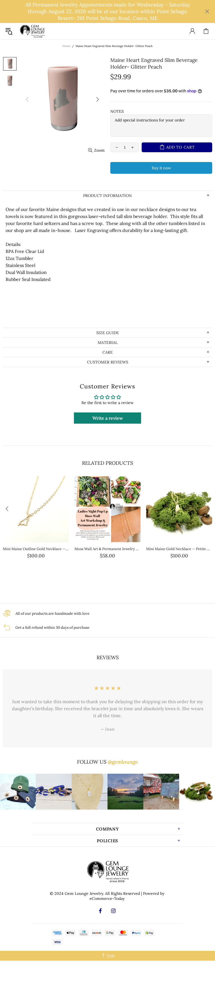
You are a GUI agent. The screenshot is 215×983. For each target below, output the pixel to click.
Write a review (107, 418)
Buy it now (161, 167)
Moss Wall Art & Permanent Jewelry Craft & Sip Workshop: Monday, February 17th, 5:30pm (107, 548)
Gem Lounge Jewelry (32, 31)
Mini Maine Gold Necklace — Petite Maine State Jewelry (179, 548)
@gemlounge (123, 762)
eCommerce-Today (107, 898)
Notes (117, 111)
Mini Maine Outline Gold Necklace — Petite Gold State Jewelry (36, 548)
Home (66, 46)
